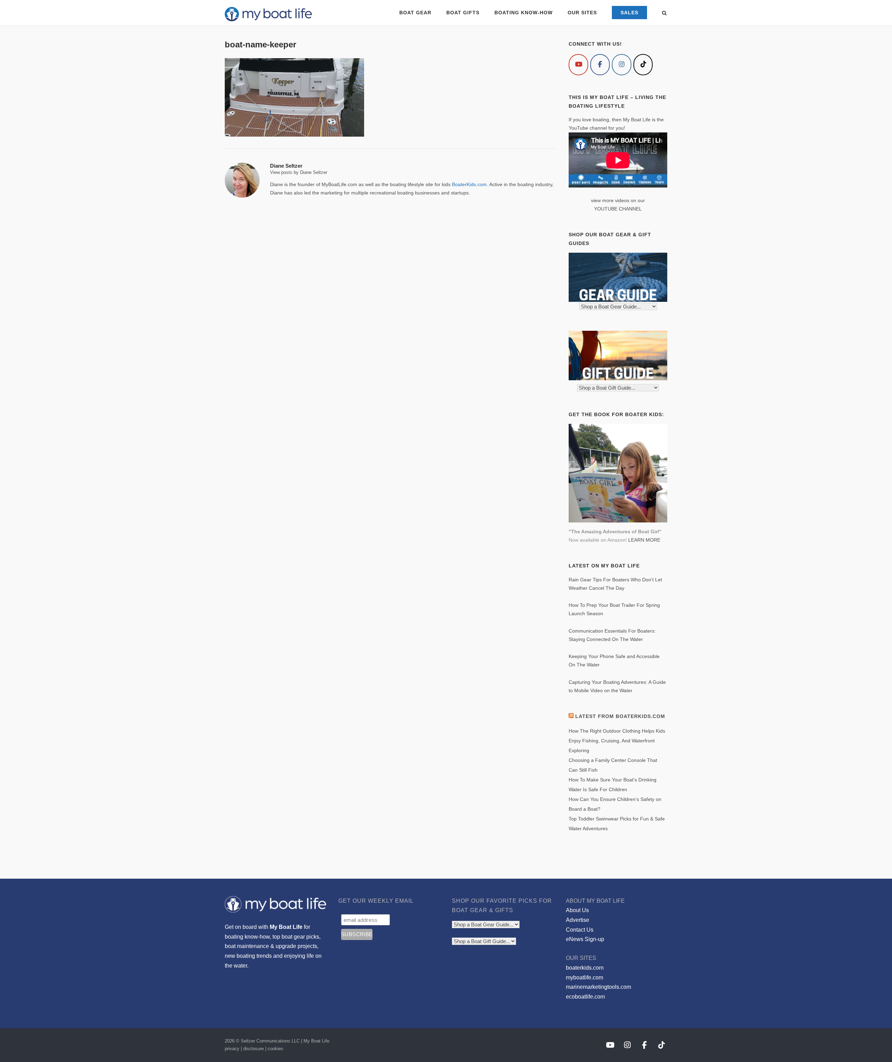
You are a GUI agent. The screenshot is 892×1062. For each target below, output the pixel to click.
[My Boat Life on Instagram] (621, 64)
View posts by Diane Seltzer (298, 172)
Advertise (577, 920)
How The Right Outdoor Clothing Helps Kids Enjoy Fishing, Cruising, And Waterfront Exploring (617, 740)
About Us (577, 910)
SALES (629, 12)
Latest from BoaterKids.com (620, 716)
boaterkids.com (584, 968)
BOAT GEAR (415, 12)
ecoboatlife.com (585, 997)
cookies (275, 1048)
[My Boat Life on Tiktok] (643, 64)
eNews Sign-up (585, 939)
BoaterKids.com (469, 184)
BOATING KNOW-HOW (523, 12)
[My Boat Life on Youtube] (578, 64)
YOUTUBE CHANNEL (618, 209)
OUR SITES (582, 12)
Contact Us (579, 930)
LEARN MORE (644, 540)
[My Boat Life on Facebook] (600, 64)
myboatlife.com (584, 977)
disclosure (253, 1048)
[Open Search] (664, 13)
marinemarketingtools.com (598, 987)
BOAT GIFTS (462, 12)
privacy (232, 1048)
